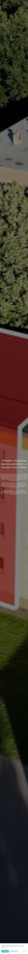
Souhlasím (5, 951)
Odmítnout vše (13, 951)
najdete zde (4, 947)
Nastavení (24, 951)
